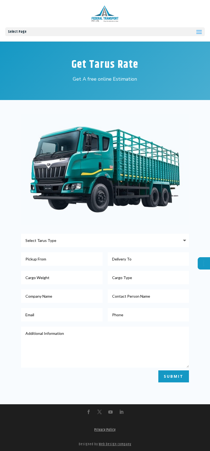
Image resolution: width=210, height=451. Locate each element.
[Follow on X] (99, 412)
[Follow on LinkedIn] (121, 412)
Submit (173, 376)
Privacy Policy (105, 429)
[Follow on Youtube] (110, 412)
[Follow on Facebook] (88, 412)
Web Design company (115, 444)
